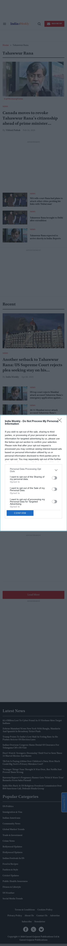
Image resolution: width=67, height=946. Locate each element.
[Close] (61, 421)
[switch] (54, 478)
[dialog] (33, 473)
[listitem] (33, 470)
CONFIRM (20, 513)
